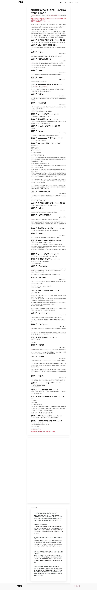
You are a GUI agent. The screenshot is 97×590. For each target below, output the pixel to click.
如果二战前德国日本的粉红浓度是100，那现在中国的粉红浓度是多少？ (48, 552)
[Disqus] (48, 456)
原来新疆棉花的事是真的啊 (40, 524)
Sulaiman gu (34, 15)
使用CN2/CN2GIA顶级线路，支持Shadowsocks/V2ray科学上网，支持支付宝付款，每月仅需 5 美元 (48, 19)
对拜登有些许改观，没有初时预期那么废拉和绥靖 (46, 566)
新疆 (53, 15)
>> (31, 63)
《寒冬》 (45, 86)
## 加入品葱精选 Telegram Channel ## (40, 22)
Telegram (70, 2)
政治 (47, 15)
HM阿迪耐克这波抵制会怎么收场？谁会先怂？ (45, 513)
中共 (49, 15)
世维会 (36, 86)
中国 (51, 15)
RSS (65, 2)
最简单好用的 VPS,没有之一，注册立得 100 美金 (43, 431)
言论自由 (56, 15)
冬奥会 (59, 15)
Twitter (76, 2)
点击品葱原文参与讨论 (36, 429)
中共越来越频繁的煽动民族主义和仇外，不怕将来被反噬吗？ (48, 538)
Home (61, 2)
